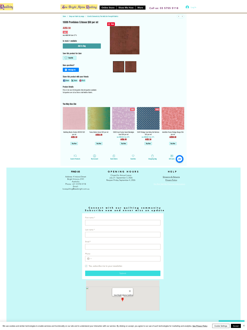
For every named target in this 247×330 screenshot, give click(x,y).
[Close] (243, 326)
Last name (90, 229)
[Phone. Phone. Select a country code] (89, 258)
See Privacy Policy (199, 326)
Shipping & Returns (171, 177)
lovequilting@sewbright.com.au (76, 189)
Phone (87, 254)
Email (88, 241)
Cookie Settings (220, 326)
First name (90, 217)
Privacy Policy (171, 180)
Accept (236, 326)
